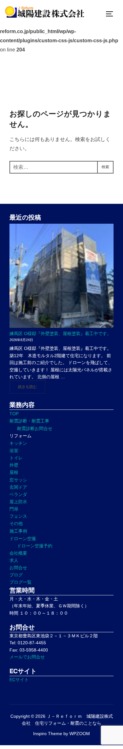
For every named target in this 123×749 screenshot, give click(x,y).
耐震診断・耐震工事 (29, 420)
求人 (13, 560)
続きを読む (31, 386)
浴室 (13, 450)
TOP (14, 413)
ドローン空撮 (22, 538)
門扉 (13, 508)
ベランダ (18, 494)
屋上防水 (18, 501)
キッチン (18, 443)
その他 (16, 523)
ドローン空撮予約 (34, 545)
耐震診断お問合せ (34, 428)
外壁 (13, 465)
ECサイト (19, 679)
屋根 (13, 472)
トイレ (16, 457)
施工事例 (18, 531)
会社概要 (18, 553)
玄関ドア (18, 487)
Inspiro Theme (47, 733)
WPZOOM (79, 733)
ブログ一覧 (20, 582)
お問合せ (18, 567)
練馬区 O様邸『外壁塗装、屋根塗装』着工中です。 (60, 333)
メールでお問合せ (27, 656)
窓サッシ (18, 479)
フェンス (18, 516)
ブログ (16, 574)
